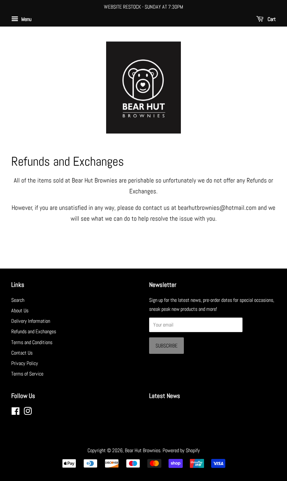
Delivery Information (30, 321)
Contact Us (22, 352)
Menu (25, 19)
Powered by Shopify (181, 450)
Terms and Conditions (31, 342)
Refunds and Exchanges (33, 331)
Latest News (164, 396)
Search (17, 300)
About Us (19, 310)
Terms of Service (27, 373)
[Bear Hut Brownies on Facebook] (15, 412)
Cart (271, 19)
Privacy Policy (24, 363)
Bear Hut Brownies (142, 450)
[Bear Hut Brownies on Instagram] (28, 412)
